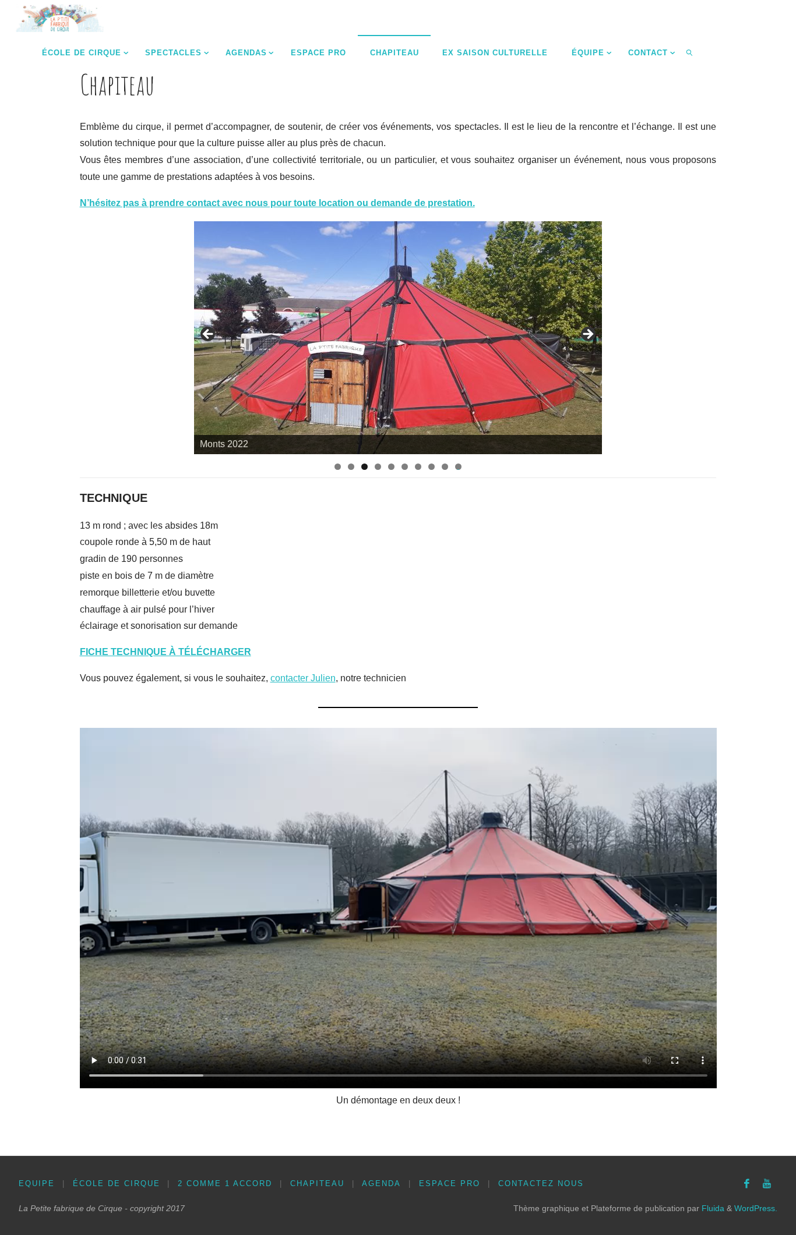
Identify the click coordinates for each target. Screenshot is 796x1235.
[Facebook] (747, 1183)
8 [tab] (431, 466)
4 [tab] (378, 466)
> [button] (587, 335)
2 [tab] (351, 466)
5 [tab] (391, 466)
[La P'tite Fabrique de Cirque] (60, 17)
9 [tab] (445, 466)
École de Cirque (116, 1183)
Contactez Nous (541, 1183)
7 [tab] (418, 466)
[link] (690, 52)
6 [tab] (404, 466)
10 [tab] (459, 466)
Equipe (37, 1183)
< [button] (208, 335)
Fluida (711, 1208)
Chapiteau (317, 1183)
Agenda (381, 1183)
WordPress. (755, 1208)
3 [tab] (364, 466)
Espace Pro (449, 1183)
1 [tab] (337, 466)
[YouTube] (766, 1183)
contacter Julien (303, 678)
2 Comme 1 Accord (225, 1183)
